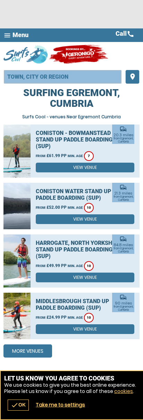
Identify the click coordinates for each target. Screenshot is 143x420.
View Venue (85, 167)
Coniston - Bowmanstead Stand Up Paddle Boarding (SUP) (74, 139)
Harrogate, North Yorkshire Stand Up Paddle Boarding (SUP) (78, 249)
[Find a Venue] (62, 77)
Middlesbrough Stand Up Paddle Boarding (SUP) (72, 304)
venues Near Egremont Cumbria (85, 117)
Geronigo (79, 54)
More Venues (27, 351)
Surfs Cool (33, 117)
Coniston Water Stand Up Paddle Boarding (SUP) (73, 194)
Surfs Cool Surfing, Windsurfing (26, 54)
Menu (15, 35)
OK (18, 405)
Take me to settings (60, 404)
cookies (123, 391)
